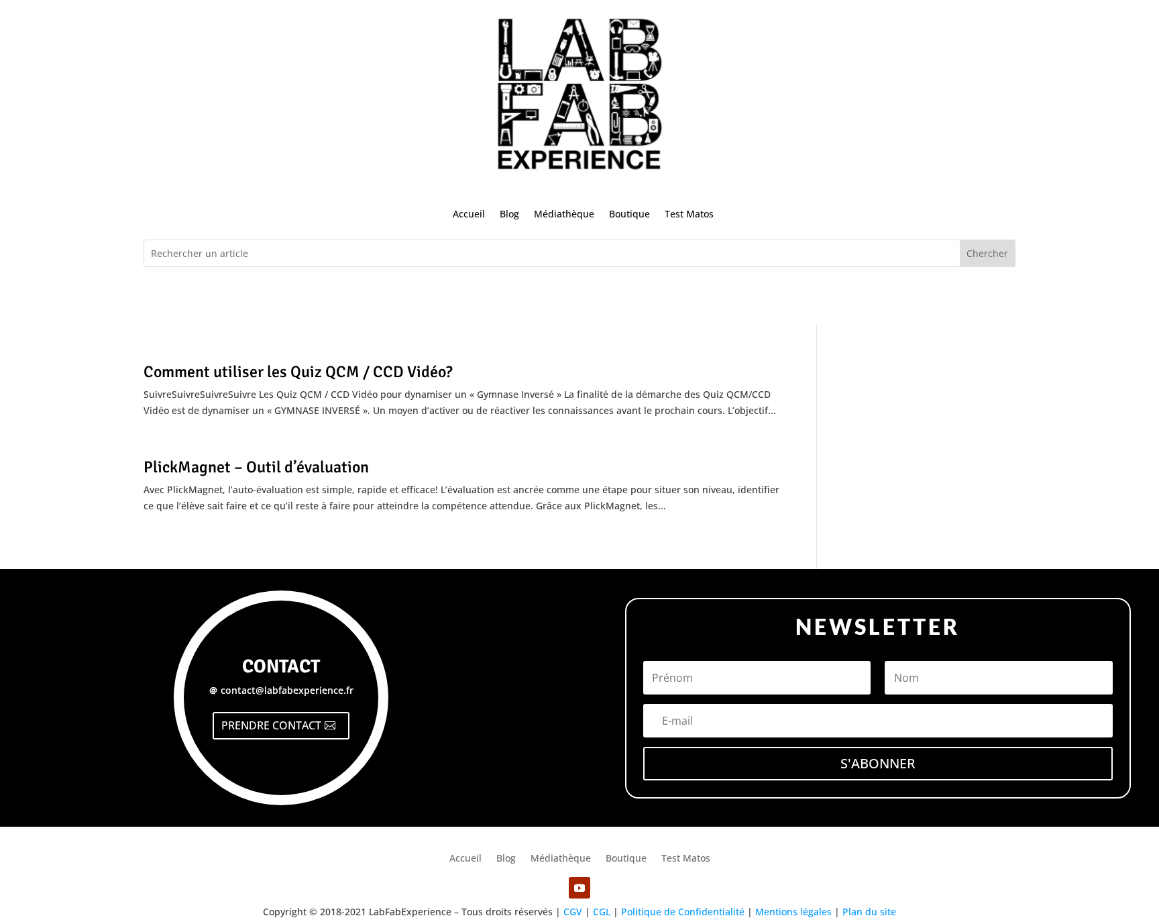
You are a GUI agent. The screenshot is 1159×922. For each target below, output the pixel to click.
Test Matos (689, 213)
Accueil (469, 213)
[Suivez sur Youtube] (579, 888)
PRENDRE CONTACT (271, 725)
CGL (601, 911)
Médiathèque (564, 213)
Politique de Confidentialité (682, 911)
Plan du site (869, 911)
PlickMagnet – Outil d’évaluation (256, 467)
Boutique (629, 213)
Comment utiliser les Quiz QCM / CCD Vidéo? (298, 372)
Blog (509, 213)
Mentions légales (793, 911)
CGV (572, 911)
